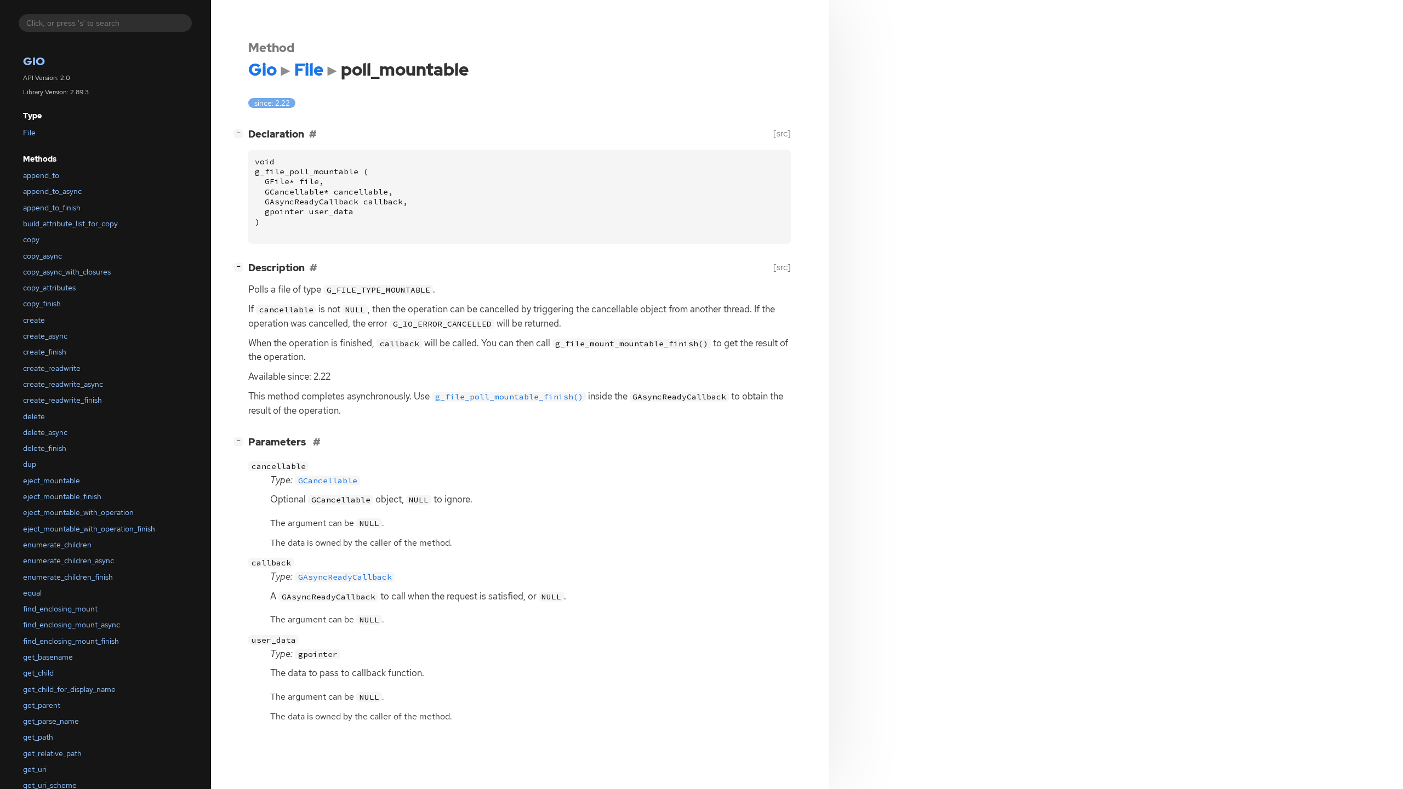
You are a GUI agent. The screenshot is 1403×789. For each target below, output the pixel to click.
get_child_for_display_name (69, 689)
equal (32, 593)
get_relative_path (52, 753)
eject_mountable (51, 480)
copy (31, 239)
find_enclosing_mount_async (71, 625)
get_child (38, 673)
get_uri (35, 769)
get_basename (48, 657)
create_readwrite (52, 368)
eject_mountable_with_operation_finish (89, 529)
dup (29, 464)
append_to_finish (52, 208)
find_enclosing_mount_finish (71, 641)
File (29, 133)
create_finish (44, 352)
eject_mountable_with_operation (78, 512)
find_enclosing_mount (60, 609)
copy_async (42, 256)
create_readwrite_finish (62, 400)
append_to (41, 175)
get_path (38, 737)
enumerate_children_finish (68, 577)
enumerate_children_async (68, 560)
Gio (34, 61)
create (34, 320)
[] (240, 133)
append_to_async (52, 191)
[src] (782, 133)
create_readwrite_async (63, 384)
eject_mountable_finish (62, 496)
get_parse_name (51, 721)
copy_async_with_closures (67, 272)
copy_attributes (49, 288)
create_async (45, 336)
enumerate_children (57, 545)
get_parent (41, 705)
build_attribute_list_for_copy (70, 223)
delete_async (45, 432)
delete (34, 416)
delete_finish (44, 448)
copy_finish (42, 303)
